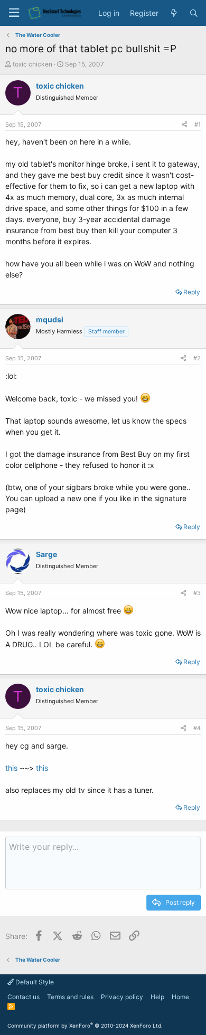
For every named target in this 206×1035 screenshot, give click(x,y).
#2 (197, 358)
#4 (197, 728)
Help (157, 997)
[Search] (194, 13)
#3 (197, 593)
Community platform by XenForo (85, 1025)
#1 (197, 124)
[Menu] (13, 13)
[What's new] (174, 13)
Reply (191, 292)
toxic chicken (32, 64)
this (11, 767)
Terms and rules (70, 997)
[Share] (184, 125)
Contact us (23, 997)
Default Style (34, 982)
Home (180, 997)
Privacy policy (122, 997)
